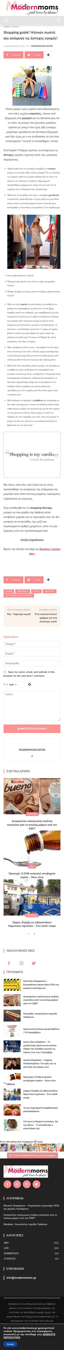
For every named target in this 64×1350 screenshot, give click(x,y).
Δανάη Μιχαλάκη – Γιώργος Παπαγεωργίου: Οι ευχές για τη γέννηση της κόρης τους (39, 1063)
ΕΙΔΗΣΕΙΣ (32, 814)
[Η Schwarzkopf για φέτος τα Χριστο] (52, 1148)
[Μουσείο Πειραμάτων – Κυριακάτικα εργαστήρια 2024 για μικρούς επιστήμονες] (12, 985)
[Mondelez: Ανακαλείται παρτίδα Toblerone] (12, 1016)
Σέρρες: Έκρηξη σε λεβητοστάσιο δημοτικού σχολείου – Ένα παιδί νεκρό (40, 1094)
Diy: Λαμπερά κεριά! (19, 614)
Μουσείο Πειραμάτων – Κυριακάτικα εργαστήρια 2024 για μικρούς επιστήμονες (41, 984)
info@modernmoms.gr (21, 1277)
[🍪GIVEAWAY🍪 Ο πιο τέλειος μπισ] (44, 1148)
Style (36, 591)
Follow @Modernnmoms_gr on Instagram (34, 1155)
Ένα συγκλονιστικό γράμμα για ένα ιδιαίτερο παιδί (46, 618)
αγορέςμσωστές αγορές (19, 595)
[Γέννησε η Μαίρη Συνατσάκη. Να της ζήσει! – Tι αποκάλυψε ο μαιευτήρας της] (12, 1125)
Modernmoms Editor (42, 46)
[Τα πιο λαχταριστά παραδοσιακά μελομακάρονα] (12, 1110)
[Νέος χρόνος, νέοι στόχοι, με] (28, 1148)
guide (9, 591)
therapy (50, 591)
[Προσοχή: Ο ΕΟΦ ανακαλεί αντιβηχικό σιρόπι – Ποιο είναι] (32, 848)
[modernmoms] (32, 8)
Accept (10, 1344)
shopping (22, 591)
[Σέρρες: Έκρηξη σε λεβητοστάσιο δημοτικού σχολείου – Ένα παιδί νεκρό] (32, 897)
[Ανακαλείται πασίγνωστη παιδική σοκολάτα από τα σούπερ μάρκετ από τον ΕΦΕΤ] (32, 796)
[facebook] (32, 755)
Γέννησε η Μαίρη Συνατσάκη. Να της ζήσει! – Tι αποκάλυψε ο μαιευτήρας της (40, 1125)
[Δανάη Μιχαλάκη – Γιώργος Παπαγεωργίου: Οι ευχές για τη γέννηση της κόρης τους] (12, 1064)
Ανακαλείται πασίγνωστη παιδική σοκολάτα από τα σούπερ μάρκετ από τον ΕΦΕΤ (32, 825)
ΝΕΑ (32, 866)
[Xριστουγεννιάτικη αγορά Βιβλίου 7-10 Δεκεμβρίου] (12, 1031)
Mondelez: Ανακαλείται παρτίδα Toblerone (25, 1224)
